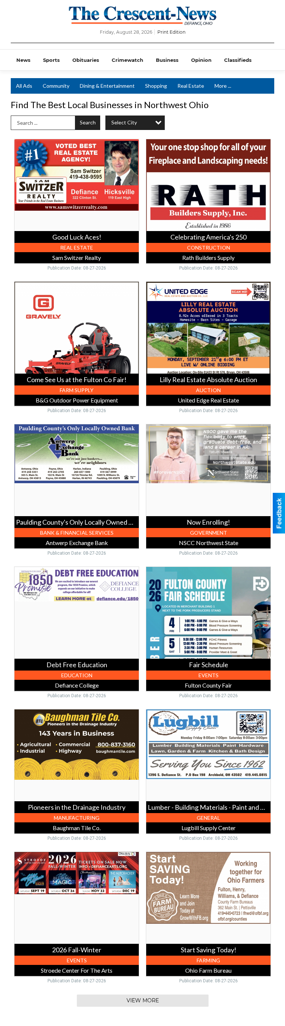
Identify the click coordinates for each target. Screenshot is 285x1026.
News (23, 60)
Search (88, 122)
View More (143, 1000)
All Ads (24, 86)
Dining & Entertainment (107, 86)
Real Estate (190, 86)
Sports (51, 60)
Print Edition (171, 32)
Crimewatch (127, 60)
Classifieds (238, 60)
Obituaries (85, 60)
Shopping (156, 86)
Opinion (201, 60)
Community (56, 86)
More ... (222, 86)
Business (167, 60)
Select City (124, 122)
